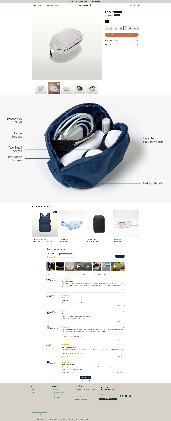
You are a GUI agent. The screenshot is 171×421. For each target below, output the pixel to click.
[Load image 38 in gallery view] (79, 88)
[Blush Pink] (107, 28)
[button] (34, 5)
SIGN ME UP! (108, 398)
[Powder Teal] (130, 28)
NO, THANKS (108, 402)
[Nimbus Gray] (125, 28)
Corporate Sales (56, 397)
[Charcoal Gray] (135, 28)
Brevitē (37, 419)
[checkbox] (103, 274)
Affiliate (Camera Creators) (59, 392)
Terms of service (69, 419)
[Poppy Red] (121, 28)
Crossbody (117, 239)
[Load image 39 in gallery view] (92, 88)
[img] (54, 280)
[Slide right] (100, 88)
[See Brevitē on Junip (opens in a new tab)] (88, 380)
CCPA (76, 419)
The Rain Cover (91, 239)
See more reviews (85, 377)
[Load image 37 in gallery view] (67, 88)
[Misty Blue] (116, 28)
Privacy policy (60, 419)
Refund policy (53, 419)
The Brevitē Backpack (39, 239)
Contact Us (33, 389)
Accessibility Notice (83, 419)
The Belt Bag (64, 239)
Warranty (32, 395)
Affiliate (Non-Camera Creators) (61, 395)
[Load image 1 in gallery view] (41, 88)
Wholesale (55, 389)
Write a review (120, 256)
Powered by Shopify (43, 419)
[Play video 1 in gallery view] (54, 88)
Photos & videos (102, 274)
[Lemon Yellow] (111, 28)
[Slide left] (33, 88)
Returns (32, 392)
